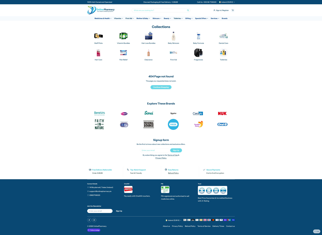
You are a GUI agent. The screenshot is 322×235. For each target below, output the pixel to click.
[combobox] (161, 10)
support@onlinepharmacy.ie (100, 191)
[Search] (188, 10)
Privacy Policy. (161, 158)
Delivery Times (218, 226)
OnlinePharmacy (99, 226)
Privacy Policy (177, 226)
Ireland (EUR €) (227, 2)
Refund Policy (173, 173)
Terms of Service (203, 226)
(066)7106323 (94, 195)
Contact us (230, 226)
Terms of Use (173, 155)
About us (166, 226)
